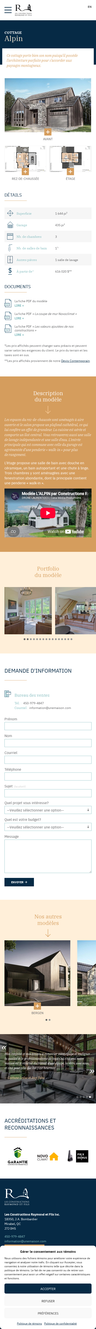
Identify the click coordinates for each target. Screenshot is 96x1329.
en (90, 6)
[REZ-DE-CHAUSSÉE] (25, 159)
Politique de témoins (29, 1323)
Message (11, 836)
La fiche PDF (46, 316)
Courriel (10, 752)
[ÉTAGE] (70, 159)
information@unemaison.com (50, 707)
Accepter (48, 1288)
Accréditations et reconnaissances (30, 1124)
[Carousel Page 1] (77, 1097)
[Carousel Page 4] (87, 1097)
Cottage (13, 32)
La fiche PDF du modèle (31, 303)
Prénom (10, 719)
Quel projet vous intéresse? (26, 803)
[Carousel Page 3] (84, 1097)
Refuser (48, 1301)
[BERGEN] (37, 973)
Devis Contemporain (75, 360)
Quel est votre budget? (22, 819)
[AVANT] (47, 105)
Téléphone (12, 769)
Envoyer (17, 882)
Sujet (15, 786)
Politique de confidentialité (60, 1323)
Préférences (48, 1313)
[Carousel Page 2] (80, 1097)
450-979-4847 (33, 703)
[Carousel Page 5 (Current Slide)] (90, 1097)
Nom (8, 735)
